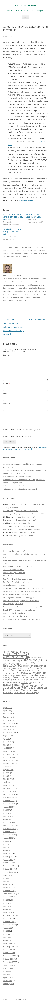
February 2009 (8, 946)
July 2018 (6, 738)
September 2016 (9, 804)
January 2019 (8, 720)
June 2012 (7, 844)
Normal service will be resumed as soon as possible (23, 607)
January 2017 (8, 791)
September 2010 (9, 894)
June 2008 (7, 971)
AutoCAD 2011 (36, 657)
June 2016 (7, 813)
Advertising (26, 247)
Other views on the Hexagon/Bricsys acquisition (21, 619)
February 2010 (8, 915)
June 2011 (7, 878)
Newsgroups (9, 679)
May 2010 (7, 906)
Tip (10, 253)
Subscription (14, 687)
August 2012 (8, 838)
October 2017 (8, 766)
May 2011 (7, 881)
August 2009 (8, 928)
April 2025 (7, 707)
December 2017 (9, 760)
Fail (20, 673)
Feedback (30, 673)
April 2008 (7, 977)
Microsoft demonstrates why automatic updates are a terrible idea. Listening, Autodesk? (14, 326)
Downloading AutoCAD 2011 (14, 473)
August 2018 (8, 735)
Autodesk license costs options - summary (19, 486)
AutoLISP (29, 663)
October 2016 (8, 801)
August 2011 (8, 875)
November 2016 (9, 797)
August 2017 (8, 770)
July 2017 (6, 773)
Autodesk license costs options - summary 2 (20, 489)
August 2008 (8, 965)
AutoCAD (16, 653)
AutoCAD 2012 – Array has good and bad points (12, 231)
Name (6, 383)
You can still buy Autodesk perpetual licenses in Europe (24, 470)
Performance (39, 679)
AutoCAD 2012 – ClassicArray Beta (33, 215)
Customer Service (27, 670)
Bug (41, 665)
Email (6, 393)
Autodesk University (12, 663)
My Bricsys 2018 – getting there (15, 616)
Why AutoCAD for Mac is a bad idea (27, 532)
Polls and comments (38, 319)
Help (6, 675)
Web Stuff (32, 692)
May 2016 (7, 816)
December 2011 (9, 863)
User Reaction (33, 690)
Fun (41, 672)
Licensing (8, 677)
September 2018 (9, 732)
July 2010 (6, 900)
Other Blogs (25, 679)
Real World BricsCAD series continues (17, 579)
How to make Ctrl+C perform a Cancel (17, 476)
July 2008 (6, 968)
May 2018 (7, 745)
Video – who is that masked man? (16, 594)
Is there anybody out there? (27, 510)
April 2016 (7, 819)
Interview (36, 675)
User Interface (14, 690)
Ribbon (20, 685)
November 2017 (9, 763)
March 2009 (7, 943)
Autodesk (33, 660)
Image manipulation (19, 676)
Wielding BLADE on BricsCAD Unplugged (18, 597)
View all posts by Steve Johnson (16, 300)
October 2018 (8, 729)
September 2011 (9, 872)
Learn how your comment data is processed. (25, 448)
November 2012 (9, 828)
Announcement (38, 247)
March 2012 (7, 853)
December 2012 (9, 825)
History (34, 253)
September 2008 (9, 962)
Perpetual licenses (11, 682)
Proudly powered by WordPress (14, 999)
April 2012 (7, 850)
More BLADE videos (10, 576)
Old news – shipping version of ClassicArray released (13, 217)
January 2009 (8, 949)
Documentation (9, 673)
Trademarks (42, 253)
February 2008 (8, 984)
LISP (18, 677)
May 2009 (7, 937)
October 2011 (8, 869)
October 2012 (8, 832)
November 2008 (9, 956)
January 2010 (8, 918)
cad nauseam (25, 5)
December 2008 (9, 953)
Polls (26, 682)
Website (6, 403)
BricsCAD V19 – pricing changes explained (19, 610)
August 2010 (8, 897)
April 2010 (7, 909)
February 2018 (8, 754)
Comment (8, 355)
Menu (25, 17)
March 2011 (7, 887)
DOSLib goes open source (13, 604)
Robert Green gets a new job (14, 573)
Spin (41, 685)
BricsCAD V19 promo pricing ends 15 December (21, 600)
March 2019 (7, 714)
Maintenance (30, 677)
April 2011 (7, 884)
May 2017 (7, 779)
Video (8, 692)
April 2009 (7, 940)
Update (42, 688)
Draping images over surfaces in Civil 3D (28, 514)
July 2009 (6, 931)
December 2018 (9, 723)
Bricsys (29, 665)
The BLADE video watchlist (13, 569)
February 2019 (8, 717)
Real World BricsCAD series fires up (16, 582)
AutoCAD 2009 (16, 657)
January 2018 (8, 757)
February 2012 (8, 856)
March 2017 (7, 785)
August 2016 (8, 807)
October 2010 (8, 890)
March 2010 (7, 912)
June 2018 (7, 742)
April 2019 (7, 711)
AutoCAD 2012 (8, 250)
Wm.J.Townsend (9, 529)
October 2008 (8, 959)
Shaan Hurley (31, 685)
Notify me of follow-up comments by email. (22, 429)
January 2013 (8, 822)
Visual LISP (20, 692)
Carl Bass (24, 669)
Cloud (36, 668)
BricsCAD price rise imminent (14, 613)
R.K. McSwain (8, 510)
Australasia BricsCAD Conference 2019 (17, 566)
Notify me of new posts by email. (17, 436)
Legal (39, 250)
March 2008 (7, 980)
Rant (36, 682)
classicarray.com (26, 200)
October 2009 (8, 922)
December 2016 (9, 794)
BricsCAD (12, 665)
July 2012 (6, 841)
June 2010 (7, 903)
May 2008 (7, 974)
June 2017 (7, 776)
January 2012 (8, 859)
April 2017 (7, 782)
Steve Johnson (22, 256)
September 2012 (9, 835)
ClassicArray (31, 250)
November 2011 (9, 866)
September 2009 (9, 925)
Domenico (7, 520)
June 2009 (7, 934)
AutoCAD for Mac (11, 661)
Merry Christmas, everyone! (14, 585)
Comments (8, 671)
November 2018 (9, 726)
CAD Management (11, 668)
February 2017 (8, 788)
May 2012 (7, 847)
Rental (9, 684)
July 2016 (6, 810)
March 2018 (7, 751)
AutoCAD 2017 (20, 250)
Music (42, 678)
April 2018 (7, 748)
